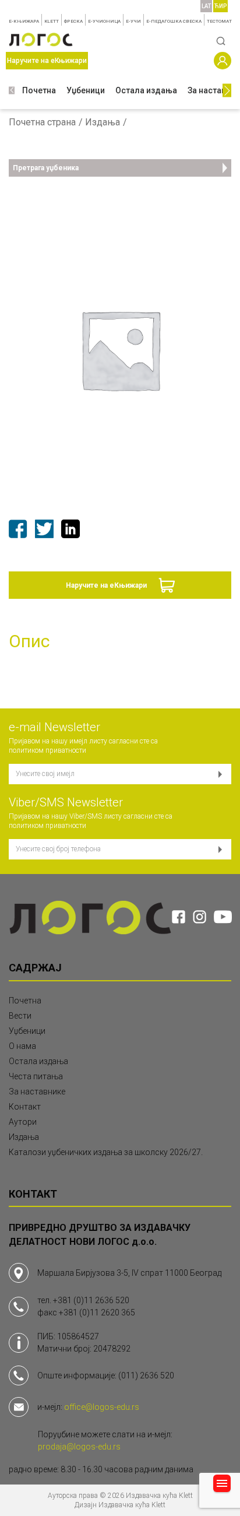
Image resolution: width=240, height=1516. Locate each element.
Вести (20, 1015)
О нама (22, 1046)
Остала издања (146, 90)
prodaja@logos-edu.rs (79, 1446)
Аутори (23, 1122)
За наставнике (37, 1091)
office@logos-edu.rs (101, 1407)
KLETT (51, 21)
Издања (102, 122)
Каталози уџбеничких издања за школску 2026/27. (106, 1152)
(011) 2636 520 (146, 1375)
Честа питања (36, 1076)
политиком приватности (47, 750)
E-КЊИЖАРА (24, 21)
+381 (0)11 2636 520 (91, 1300)
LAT (206, 6)
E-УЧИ (133, 21)
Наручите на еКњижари (106, 585)
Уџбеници (85, 90)
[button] (12, 90)
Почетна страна (42, 122)
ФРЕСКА (73, 21)
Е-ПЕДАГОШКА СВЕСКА (174, 21)
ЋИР (220, 6)
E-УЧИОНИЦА (104, 21)
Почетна (39, 90)
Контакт (25, 1106)
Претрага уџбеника (46, 168)
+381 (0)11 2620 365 (97, 1312)
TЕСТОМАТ (219, 21)
